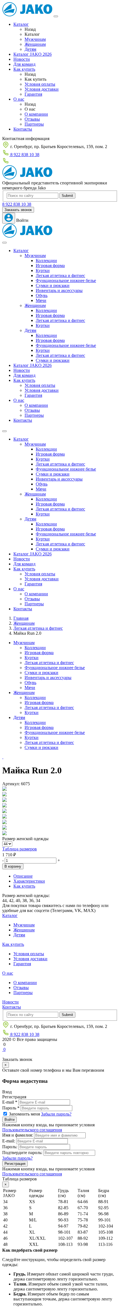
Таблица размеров (19, 849)
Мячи (41, 300)
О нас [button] (18, 400)
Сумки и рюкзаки (52, 285)
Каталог (21, 24)
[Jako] (27, 14)
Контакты (22, 129)
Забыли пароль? (56, 1114)
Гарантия (33, 94)
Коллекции (46, 260)
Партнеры (34, 124)
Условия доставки (42, 89)
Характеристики (29, 881)
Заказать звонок (18, 210)
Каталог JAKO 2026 (32, 54)
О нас (18, 99)
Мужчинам (35, 39)
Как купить (24, 69)
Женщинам (35, 44)
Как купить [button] (24, 380)
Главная (20, 618)
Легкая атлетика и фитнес (60, 275)
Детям (30, 49)
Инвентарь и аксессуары (59, 290)
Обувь (41, 295)
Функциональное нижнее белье (66, 280)
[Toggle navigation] (4, 242)
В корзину (12, 866)
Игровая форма (50, 265)
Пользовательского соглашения (32, 1129)
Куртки (43, 270)
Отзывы (32, 119)
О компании (36, 114)
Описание (23, 876)
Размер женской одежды (25, 838)
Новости (21, 59)
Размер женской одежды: (26, 895)
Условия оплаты (40, 84)
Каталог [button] (21, 250)
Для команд (24, 64)
